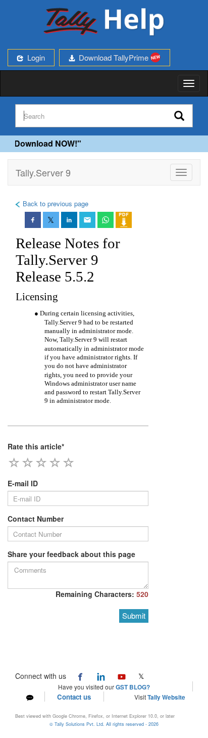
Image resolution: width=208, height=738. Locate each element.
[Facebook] (80, 676)
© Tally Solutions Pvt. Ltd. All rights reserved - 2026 (104, 724)
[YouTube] (122, 676)
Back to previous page (54, 203)
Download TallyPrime (112, 57)
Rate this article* (36, 446)
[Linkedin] (101, 676)
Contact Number (36, 519)
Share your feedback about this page (71, 554)
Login (34, 57)
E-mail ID (23, 483)
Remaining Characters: (102, 594)
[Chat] (30, 696)
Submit (133, 615)
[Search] (179, 116)
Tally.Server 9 (43, 172)
